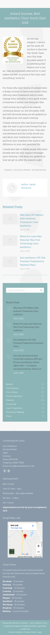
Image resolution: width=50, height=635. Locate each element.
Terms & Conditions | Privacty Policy (22, 632)
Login (39, 632)
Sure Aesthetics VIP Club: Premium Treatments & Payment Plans (33, 261)
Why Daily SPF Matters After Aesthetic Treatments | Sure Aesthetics (31, 220)
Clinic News (18, 170)
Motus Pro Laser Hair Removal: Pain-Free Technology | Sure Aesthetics (31, 241)
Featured (27, 170)
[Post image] (10, 219)
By (39, 170)
